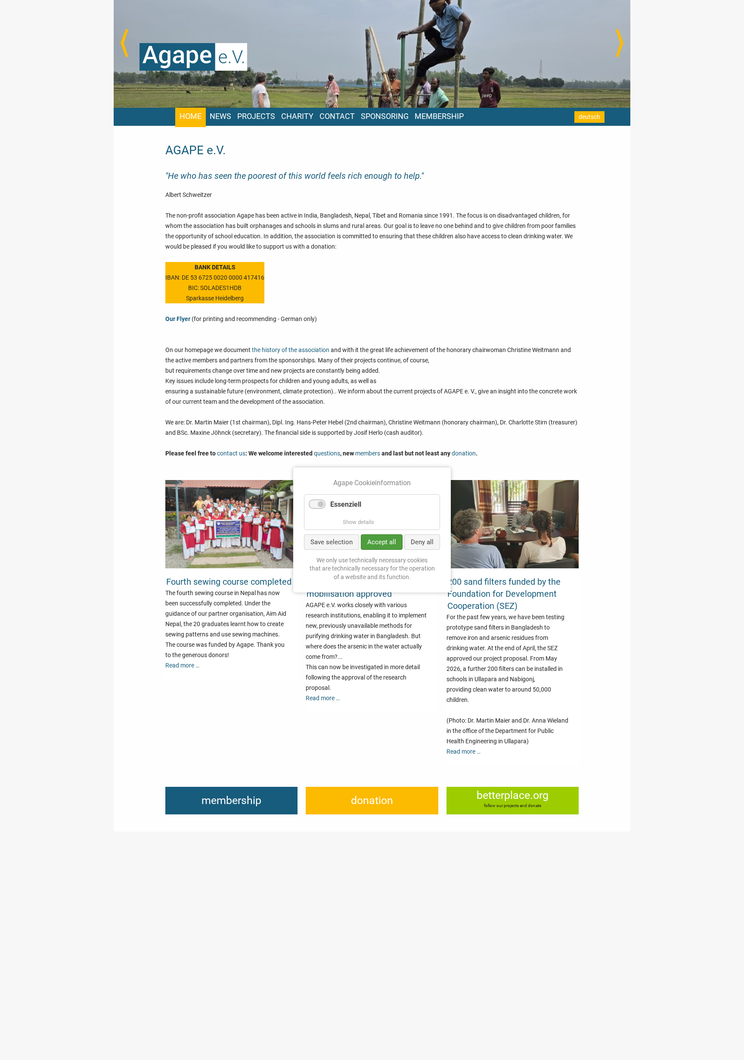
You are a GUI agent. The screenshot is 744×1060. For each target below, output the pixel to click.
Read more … (182, 665)
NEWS (220, 116)
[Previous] (124, 43)
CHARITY (297, 116)
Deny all (422, 542)
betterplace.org (513, 795)
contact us (231, 453)
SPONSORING (385, 116)
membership (231, 800)
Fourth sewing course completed (228, 582)
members (367, 453)
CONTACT (337, 116)
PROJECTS (256, 116)
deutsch (589, 116)
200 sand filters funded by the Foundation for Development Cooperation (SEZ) (504, 594)
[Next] (619, 43)
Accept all (381, 542)
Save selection (331, 542)
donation (464, 453)
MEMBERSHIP (439, 116)
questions (327, 453)
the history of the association (290, 349)
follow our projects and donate (512, 805)
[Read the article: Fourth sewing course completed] (231, 566)
